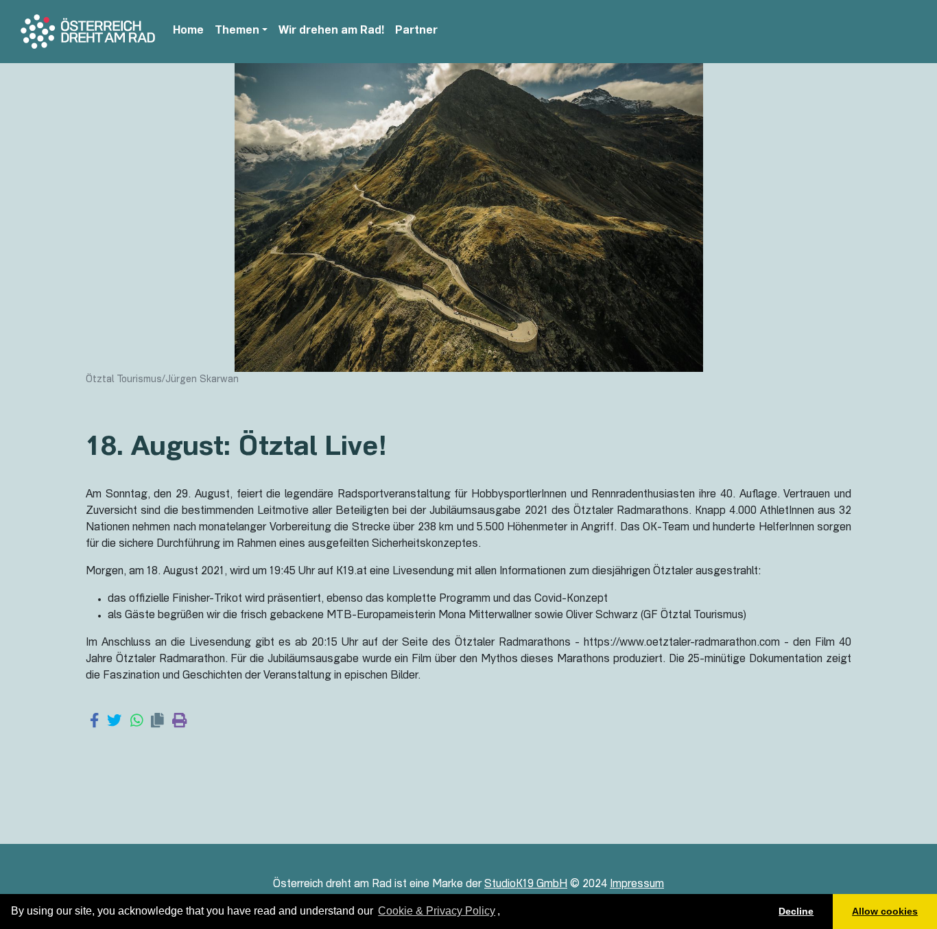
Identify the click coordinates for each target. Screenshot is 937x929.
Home (188, 31)
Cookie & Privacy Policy (436, 911)
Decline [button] (796, 911)
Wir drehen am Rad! (331, 31)
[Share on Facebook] (94, 721)
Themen (237, 31)
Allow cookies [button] (885, 911)
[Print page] (179, 721)
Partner (416, 31)
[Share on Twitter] (114, 721)
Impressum (637, 885)
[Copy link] (157, 721)
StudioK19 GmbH (525, 885)
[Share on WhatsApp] (136, 721)
